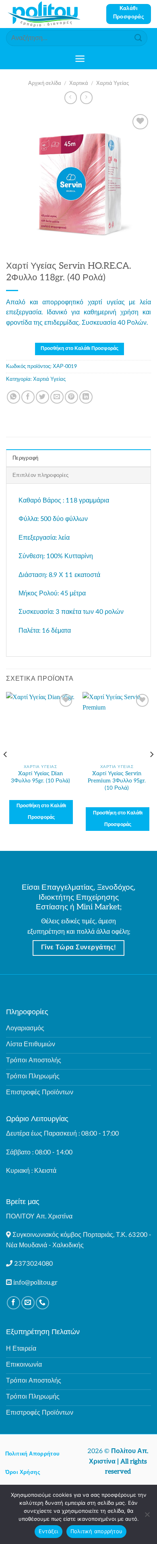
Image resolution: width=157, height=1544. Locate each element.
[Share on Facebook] (28, 397)
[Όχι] (147, 1516)
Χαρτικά (78, 83)
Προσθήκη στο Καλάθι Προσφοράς (79, 349)
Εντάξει (48, 1531)
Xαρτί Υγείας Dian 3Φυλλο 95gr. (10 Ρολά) (40, 777)
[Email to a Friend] (57, 397)
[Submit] (138, 38)
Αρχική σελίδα (44, 83)
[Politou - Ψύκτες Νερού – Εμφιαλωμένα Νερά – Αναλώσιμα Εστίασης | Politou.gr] (53, 14)
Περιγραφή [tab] (25, 458)
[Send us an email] (28, 1302)
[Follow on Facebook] (13, 1302)
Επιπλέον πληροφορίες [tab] (40, 475)
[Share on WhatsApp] (13, 397)
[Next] (151, 770)
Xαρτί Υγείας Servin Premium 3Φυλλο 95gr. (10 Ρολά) (117, 780)
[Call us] (42, 1302)
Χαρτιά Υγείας (112, 83)
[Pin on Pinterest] (71, 397)
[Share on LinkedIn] (86, 397)
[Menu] (79, 58)
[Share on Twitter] (42, 397)
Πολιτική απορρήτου (96, 1531)
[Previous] (6, 770)
